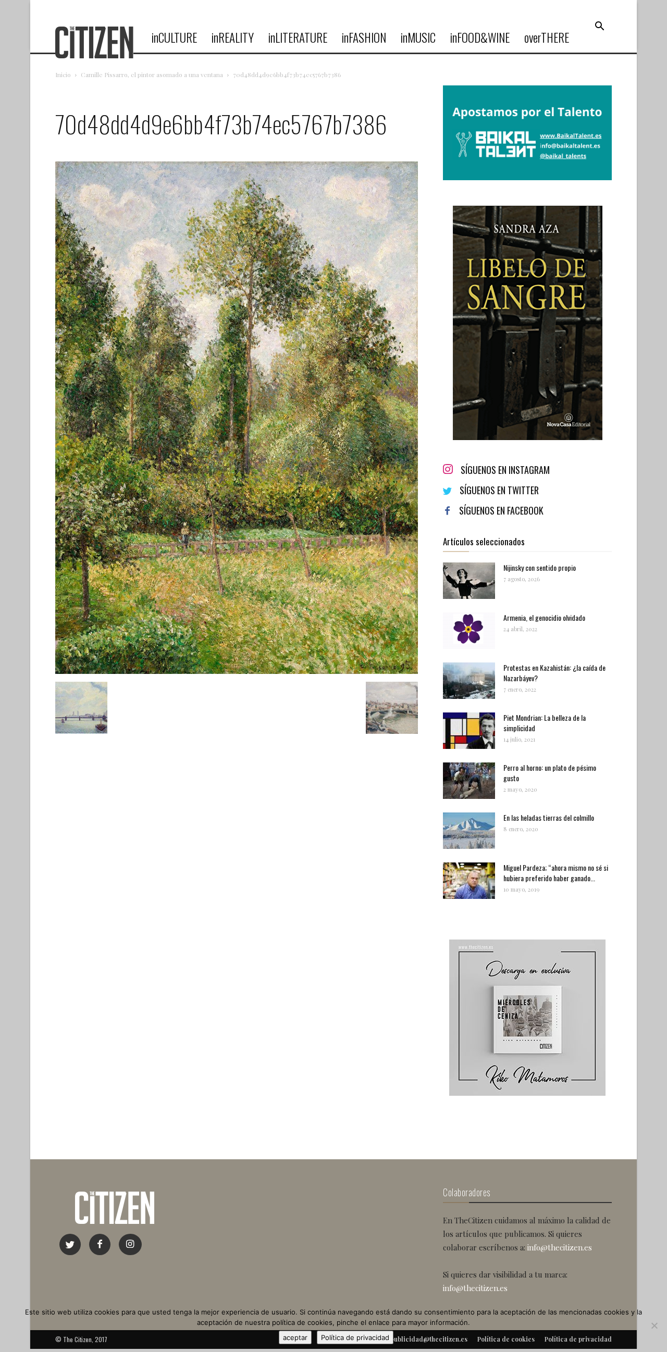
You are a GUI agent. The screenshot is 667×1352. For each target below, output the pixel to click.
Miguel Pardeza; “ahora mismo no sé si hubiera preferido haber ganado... (555, 872)
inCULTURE (174, 37)
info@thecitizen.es (559, 1247)
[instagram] (130, 1244)
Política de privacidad (355, 1337)
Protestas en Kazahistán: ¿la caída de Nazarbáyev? (554, 672)
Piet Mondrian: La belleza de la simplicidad (544, 722)
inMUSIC (418, 37)
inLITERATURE (297, 37)
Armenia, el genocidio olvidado (544, 617)
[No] (654, 1325)
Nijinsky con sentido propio (539, 567)
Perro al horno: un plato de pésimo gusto (549, 772)
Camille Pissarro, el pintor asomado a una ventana (152, 74)
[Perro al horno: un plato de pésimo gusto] (469, 780)
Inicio (63, 74)
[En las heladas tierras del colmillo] (469, 830)
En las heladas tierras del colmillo (548, 817)
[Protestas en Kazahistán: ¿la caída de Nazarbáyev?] (469, 680)
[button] (599, 26)
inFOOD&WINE (480, 37)
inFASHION (364, 37)
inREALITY (233, 37)
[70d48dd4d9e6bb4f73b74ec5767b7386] (236, 671)
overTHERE (546, 37)
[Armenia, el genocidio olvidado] (469, 630)
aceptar (295, 1337)
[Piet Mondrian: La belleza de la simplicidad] (469, 730)
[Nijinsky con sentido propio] (469, 580)
